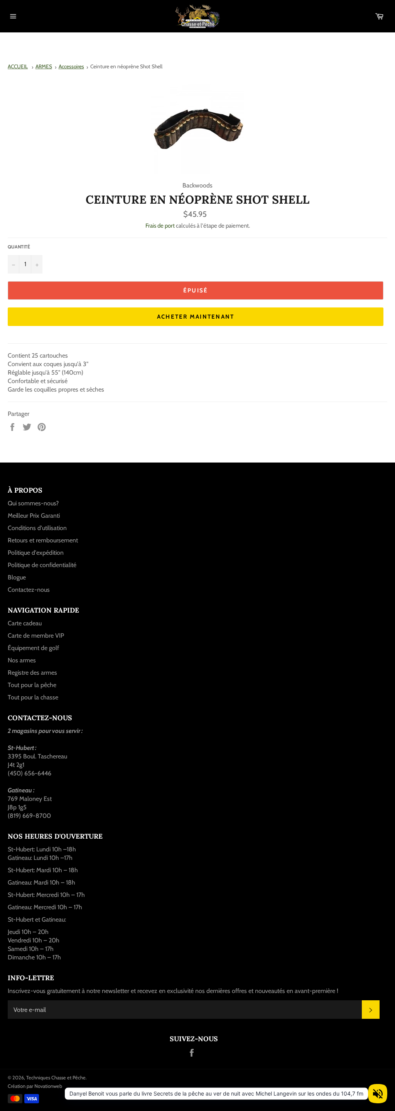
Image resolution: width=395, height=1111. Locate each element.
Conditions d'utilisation (37, 528)
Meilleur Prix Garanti (34, 515)
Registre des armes (32, 672)
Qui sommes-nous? (33, 503)
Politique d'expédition (36, 552)
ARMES (43, 66)
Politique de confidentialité (42, 565)
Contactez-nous (29, 589)
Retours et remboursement (43, 540)
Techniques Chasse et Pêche (56, 1078)
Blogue (17, 577)
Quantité (19, 247)
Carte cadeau (25, 623)
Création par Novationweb (35, 1086)
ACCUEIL (18, 66)
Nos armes (22, 660)
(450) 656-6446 (29, 773)
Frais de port (160, 225)
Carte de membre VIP (36, 635)
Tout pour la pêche (32, 685)
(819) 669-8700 (29, 815)
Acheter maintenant (196, 316)
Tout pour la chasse (33, 697)
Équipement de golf (33, 648)
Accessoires (71, 66)
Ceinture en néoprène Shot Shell (126, 66)
